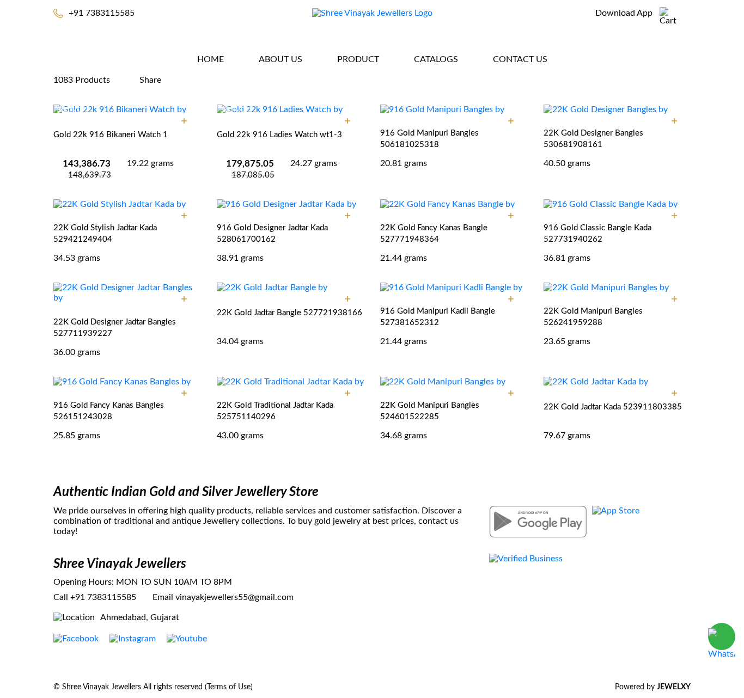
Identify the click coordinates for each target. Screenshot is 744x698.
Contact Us (520, 59)
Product (358, 59)
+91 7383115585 (102, 13)
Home (210, 59)
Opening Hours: (83, 582)
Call (60, 597)
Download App (623, 13)
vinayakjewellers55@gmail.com (234, 597)
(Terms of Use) (229, 687)
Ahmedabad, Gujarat (139, 617)
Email (163, 597)
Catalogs (436, 59)
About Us (280, 59)
